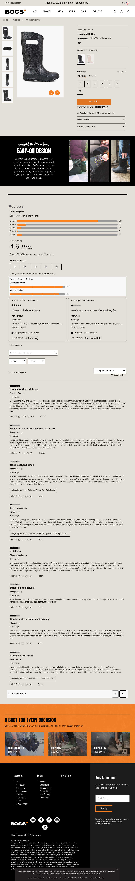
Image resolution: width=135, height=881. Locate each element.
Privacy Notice (50, 873)
